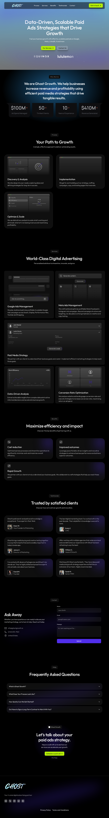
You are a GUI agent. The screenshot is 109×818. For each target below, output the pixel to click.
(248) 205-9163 (13, 632)
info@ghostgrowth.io (15, 628)
